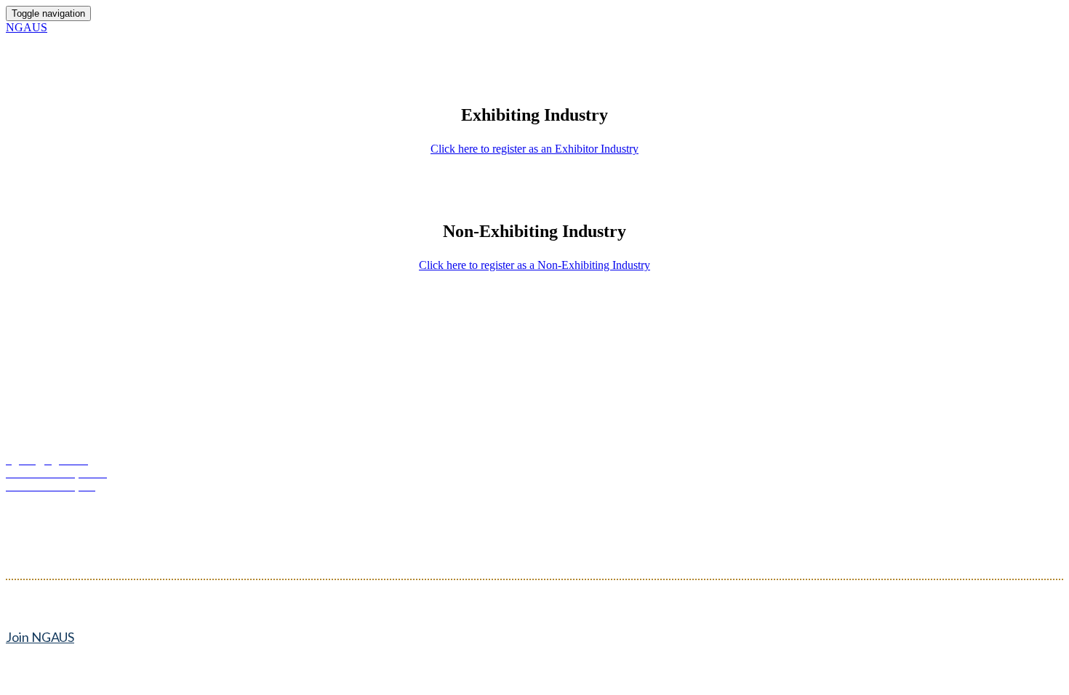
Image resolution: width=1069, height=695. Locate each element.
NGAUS (26, 27)
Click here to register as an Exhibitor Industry (534, 148)
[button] (40, 637)
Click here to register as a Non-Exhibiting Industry (534, 265)
